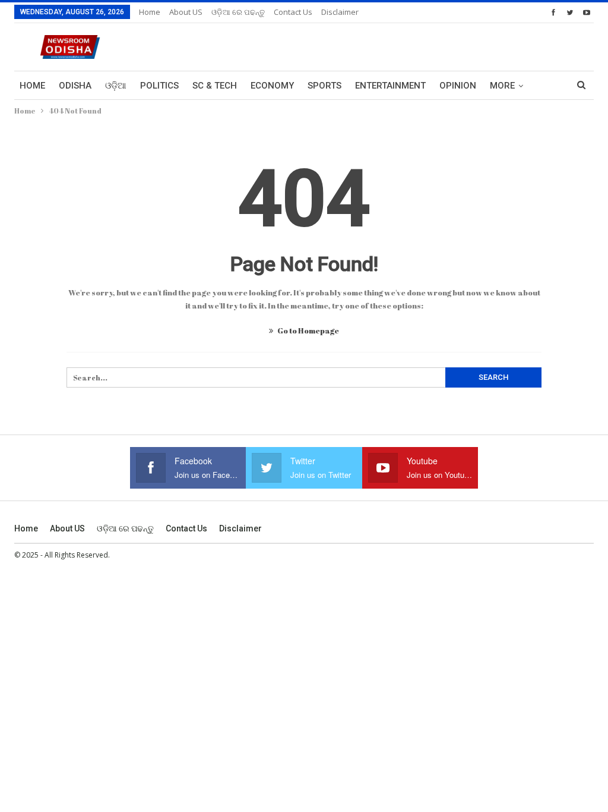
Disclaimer (340, 12)
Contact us (293, 12)
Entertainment (390, 85)
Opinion (457, 85)
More (502, 85)
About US (185, 12)
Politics (159, 85)
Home (149, 12)
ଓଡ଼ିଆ (115, 85)
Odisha (75, 85)
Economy (272, 85)
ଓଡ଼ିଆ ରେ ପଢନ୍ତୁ (238, 12)
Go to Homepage (307, 330)
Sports (324, 85)
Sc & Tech (214, 85)
